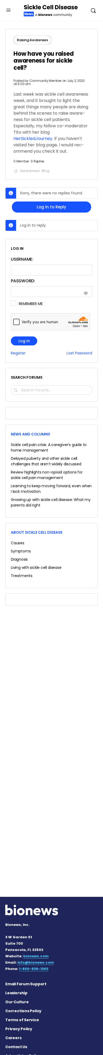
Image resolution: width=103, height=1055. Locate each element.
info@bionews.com (35, 962)
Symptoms (21, 551)
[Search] (93, 10)
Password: (23, 281)
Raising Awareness (32, 40)
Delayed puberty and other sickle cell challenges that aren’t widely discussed (46, 461)
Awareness (30, 170)
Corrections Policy (23, 1011)
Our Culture (17, 1002)
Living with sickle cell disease (36, 567)
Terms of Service (22, 1020)
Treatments (21, 575)
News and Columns (30, 434)
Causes (17, 543)
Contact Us (16, 1046)
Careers (13, 1037)
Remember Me (31, 303)
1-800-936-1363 (33, 968)
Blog (45, 170)
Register (18, 353)
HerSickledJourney (32, 138)
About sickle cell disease (36, 532)
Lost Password (79, 353)
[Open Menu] (8, 10)
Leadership (16, 993)
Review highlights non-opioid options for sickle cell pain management (47, 475)
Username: (22, 259)
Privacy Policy (18, 1028)
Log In (24, 341)
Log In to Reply (51, 207)
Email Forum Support (25, 984)
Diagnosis (19, 559)
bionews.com (36, 956)
